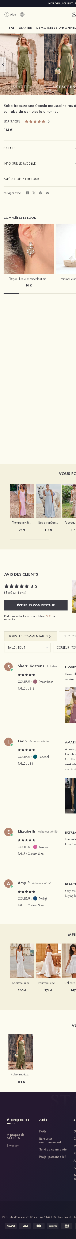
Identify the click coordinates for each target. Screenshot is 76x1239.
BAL (11, 28)
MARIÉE (25, 28)
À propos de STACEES (15, 1136)
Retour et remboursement (50, 1140)
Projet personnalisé (52, 1157)
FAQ (42, 1132)
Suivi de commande (53, 1150)
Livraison (13, 1146)
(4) (50, 121)
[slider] (35, 121)
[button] (3, 64)
